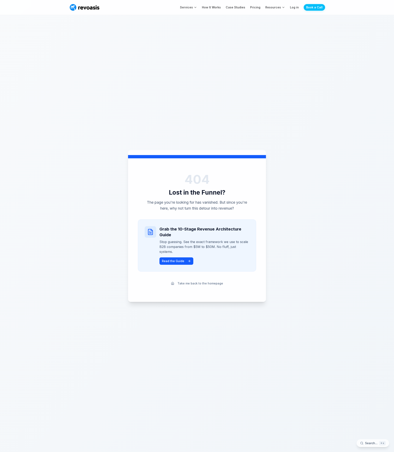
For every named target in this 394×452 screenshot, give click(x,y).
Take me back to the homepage (200, 283)
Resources (273, 7)
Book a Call (314, 7)
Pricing (255, 7)
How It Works (211, 7)
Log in (294, 7)
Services (186, 7)
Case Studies (235, 7)
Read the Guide (173, 261)
